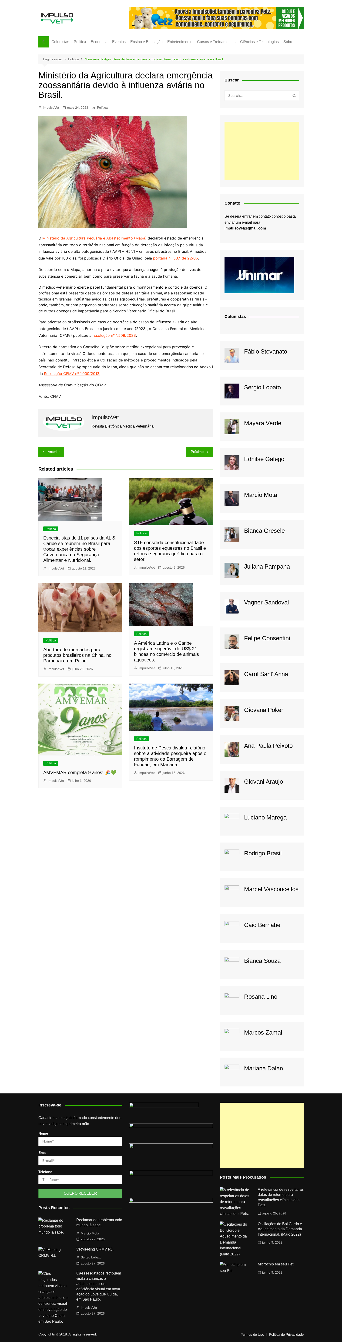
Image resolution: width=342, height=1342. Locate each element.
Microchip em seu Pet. (276, 1264)
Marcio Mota (260, 494)
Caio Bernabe (262, 924)
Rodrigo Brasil (263, 853)
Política (80, 42)
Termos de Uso (252, 1334)
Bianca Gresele (264, 530)
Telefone (45, 1172)
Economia (99, 42)
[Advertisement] (262, 151)
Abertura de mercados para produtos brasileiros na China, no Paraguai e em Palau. (77, 655)
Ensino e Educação (146, 42)
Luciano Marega (265, 817)
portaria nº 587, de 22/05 (175, 258)
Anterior (54, 452)
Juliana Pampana (267, 566)
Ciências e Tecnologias (259, 42)
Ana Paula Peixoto (268, 745)
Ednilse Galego (264, 458)
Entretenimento (179, 42)
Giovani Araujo (263, 781)
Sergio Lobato (262, 387)
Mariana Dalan (263, 1068)
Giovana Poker (263, 709)
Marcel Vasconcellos (271, 889)
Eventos (119, 42)
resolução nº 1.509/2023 (114, 335)
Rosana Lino (260, 996)
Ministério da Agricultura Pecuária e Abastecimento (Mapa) (94, 238)
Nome (43, 1133)
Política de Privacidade (286, 1334)
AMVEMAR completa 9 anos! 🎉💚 (80, 772)
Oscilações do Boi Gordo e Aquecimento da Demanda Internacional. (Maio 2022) (280, 1229)
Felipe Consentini (267, 638)
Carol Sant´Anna (266, 674)
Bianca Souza (262, 960)
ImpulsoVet (51, 107)
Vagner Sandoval (266, 602)
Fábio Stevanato (265, 351)
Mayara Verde (262, 423)
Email (42, 1153)
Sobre (288, 42)
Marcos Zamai (263, 1032)
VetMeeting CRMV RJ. (95, 1249)
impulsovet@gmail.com (245, 228)
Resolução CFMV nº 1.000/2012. (72, 373)
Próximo (197, 452)
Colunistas (60, 42)
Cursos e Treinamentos (216, 42)
